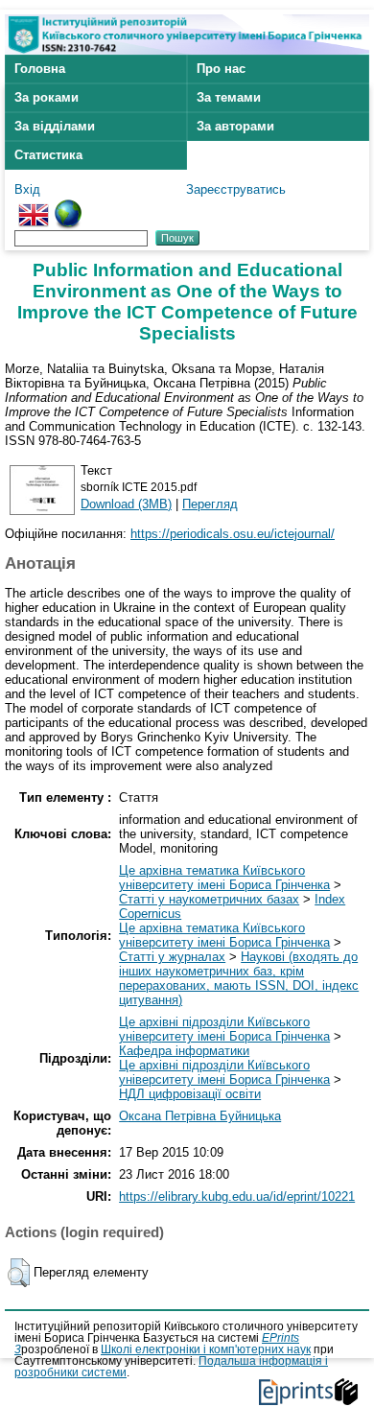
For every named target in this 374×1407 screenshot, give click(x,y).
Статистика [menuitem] (48, 155)
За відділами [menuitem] (54, 126)
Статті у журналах (172, 957)
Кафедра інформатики (184, 1051)
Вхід (27, 189)
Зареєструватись (236, 189)
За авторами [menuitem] (235, 126)
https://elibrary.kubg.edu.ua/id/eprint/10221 (237, 1196)
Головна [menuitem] (39, 68)
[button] (19, 1272)
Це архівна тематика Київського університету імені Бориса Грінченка (224, 877)
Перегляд (210, 504)
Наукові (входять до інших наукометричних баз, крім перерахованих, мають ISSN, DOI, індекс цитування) (239, 978)
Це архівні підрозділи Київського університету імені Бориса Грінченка (224, 1029)
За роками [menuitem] (46, 97)
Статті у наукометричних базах (209, 899)
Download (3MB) (126, 504)
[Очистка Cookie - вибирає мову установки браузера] (68, 206)
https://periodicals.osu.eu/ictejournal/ (232, 534)
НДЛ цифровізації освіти (190, 1094)
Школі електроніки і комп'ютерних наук (206, 1349)
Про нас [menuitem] (221, 68)
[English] (33, 206)
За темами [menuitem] (229, 97)
